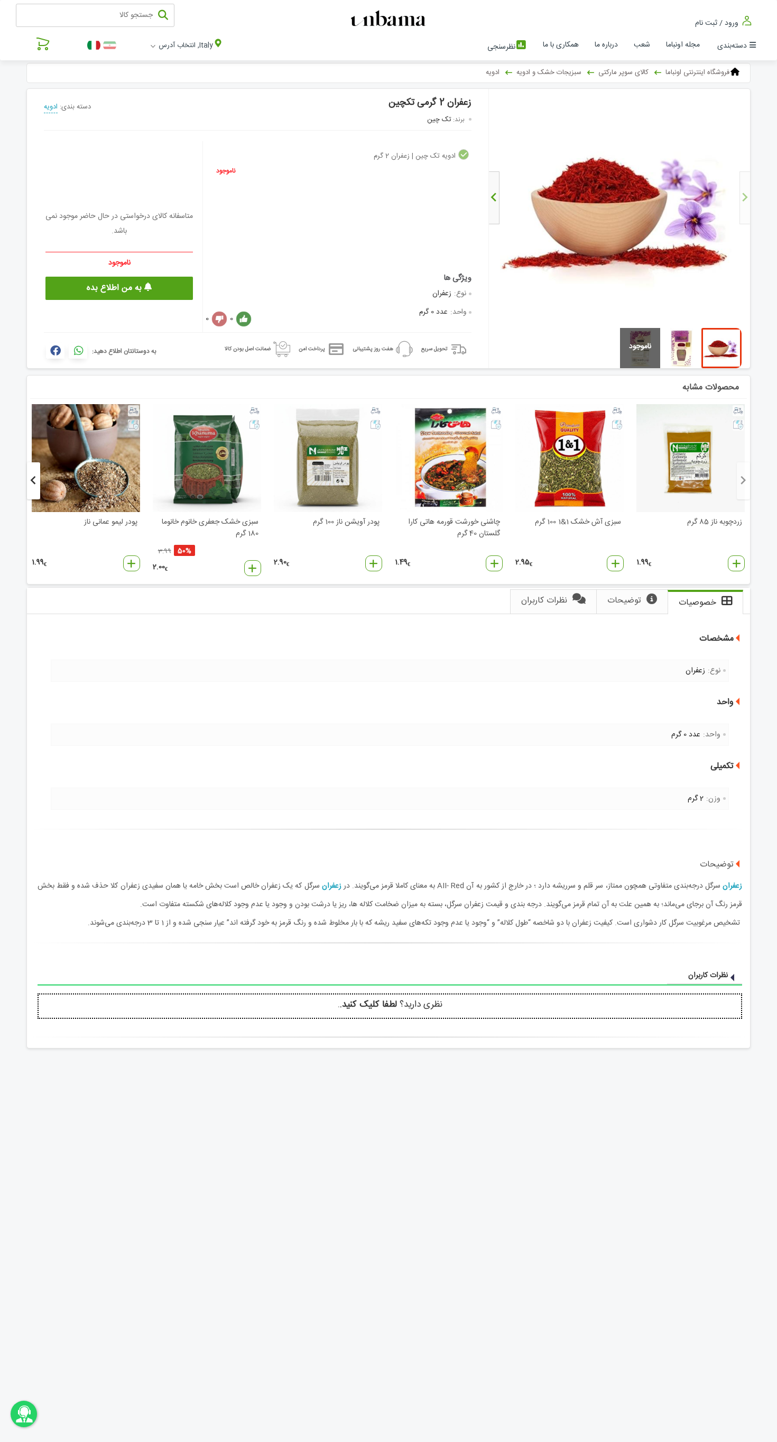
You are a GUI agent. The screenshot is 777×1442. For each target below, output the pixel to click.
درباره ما (606, 45)
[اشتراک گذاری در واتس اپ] (78, 351)
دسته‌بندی (732, 46)
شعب (642, 45)
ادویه (51, 107)
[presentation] (744, 197)
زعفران (732, 886)
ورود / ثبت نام (718, 23)
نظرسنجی (501, 47)
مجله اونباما (683, 45)
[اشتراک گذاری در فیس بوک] (55, 351)
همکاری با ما (561, 45)
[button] (736, 563)
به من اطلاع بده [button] (115, 288)
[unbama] (390, 19)
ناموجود (226, 171)
